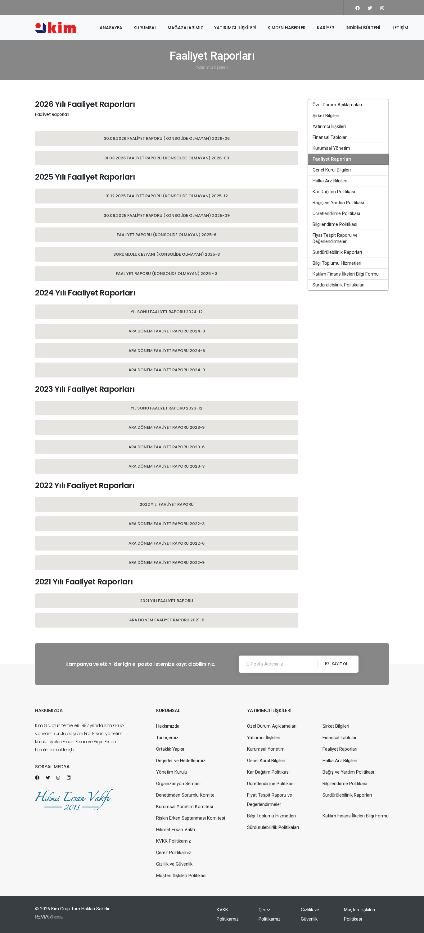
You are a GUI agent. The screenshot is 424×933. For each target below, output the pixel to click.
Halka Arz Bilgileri (330, 181)
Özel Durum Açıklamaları (337, 104)
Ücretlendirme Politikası (336, 213)
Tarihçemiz (167, 737)
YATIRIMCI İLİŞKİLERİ (235, 28)
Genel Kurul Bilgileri (332, 170)
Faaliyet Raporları (332, 159)
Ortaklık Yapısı (170, 749)
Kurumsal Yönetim (331, 148)
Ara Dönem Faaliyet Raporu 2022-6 (167, 543)
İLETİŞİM (399, 28)
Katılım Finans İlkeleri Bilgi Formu (346, 274)
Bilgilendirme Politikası (335, 224)
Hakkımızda (167, 726)
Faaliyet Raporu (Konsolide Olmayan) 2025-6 (166, 235)
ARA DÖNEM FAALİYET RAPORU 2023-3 (167, 466)
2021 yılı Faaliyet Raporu (166, 601)
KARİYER (325, 28)
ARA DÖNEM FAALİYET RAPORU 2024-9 (167, 331)
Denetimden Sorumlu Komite (185, 795)
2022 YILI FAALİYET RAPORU (167, 504)
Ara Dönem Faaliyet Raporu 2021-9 (166, 620)
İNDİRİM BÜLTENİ (362, 28)
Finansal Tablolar (330, 137)
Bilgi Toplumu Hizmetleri (337, 263)
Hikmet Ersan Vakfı (175, 829)
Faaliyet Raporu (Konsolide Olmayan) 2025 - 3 (166, 274)
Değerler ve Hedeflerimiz (180, 760)
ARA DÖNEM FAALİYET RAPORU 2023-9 (167, 427)
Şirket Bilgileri (326, 115)
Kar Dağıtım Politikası (334, 191)
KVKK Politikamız (173, 841)
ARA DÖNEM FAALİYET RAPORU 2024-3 (167, 370)
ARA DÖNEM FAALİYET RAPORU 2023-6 (167, 447)
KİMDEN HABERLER (287, 28)
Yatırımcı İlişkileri (212, 67)
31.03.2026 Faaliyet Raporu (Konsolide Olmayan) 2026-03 (166, 158)
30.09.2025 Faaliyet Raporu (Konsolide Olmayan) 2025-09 (167, 215)
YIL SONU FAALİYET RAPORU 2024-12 (167, 312)
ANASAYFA (111, 28)
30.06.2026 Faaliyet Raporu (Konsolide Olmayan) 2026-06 (167, 138)
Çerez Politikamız (173, 852)
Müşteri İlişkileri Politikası (181, 875)
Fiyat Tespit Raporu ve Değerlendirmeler (335, 238)
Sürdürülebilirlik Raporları (337, 252)
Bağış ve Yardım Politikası (338, 202)
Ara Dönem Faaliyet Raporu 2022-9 (167, 562)
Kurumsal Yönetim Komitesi (184, 806)
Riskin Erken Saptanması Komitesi (190, 818)
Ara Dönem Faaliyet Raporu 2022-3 (167, 524)
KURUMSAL (144, 28)
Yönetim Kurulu (171, 772)
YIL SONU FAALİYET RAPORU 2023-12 (166, 408)
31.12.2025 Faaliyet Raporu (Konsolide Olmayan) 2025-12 (167, 196)
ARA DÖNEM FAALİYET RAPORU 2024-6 (167, 351)
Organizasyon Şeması (178, 783)
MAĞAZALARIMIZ (185, 28)
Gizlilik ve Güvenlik (174, 864)
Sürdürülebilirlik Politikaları (338, 285)
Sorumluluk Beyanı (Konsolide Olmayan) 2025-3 (166, 254)
